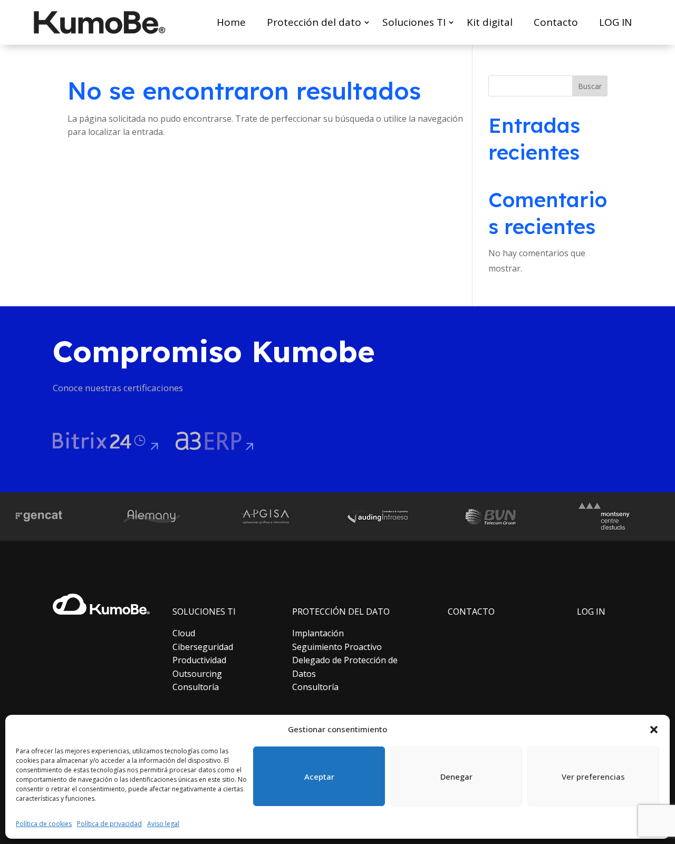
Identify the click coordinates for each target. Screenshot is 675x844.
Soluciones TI (414, 22)
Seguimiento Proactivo (337, 647)
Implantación (318, 633)
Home (231, 22)
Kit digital (490, 22)
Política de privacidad (109, 823)
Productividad (199, 660)
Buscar (590, 86)
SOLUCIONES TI (204, 611)
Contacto (556, 22)
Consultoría (195, 687)
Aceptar (319, 776)
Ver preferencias (593, 776)
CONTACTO (471, 611)
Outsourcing (197, 674)
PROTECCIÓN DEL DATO (341, 611)
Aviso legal (163, 823)
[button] (654, 729)
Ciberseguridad (202, 647)
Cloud (183, 633)
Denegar (456, 776)
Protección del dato (314, 22)
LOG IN (615, 22)
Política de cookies (44, 823)
